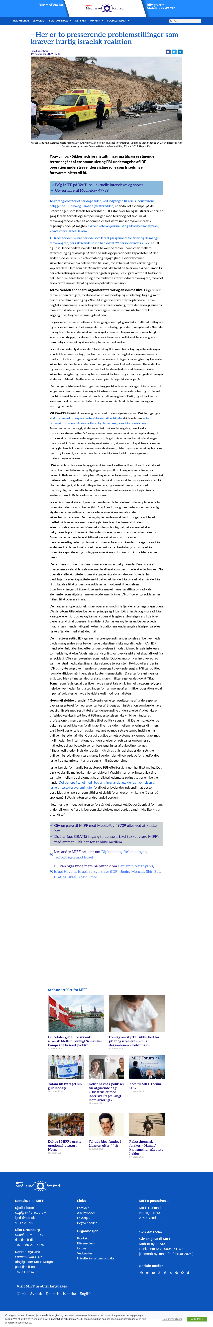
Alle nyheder (86, 1213)
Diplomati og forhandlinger (123, 852)
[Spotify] (176, 1272)
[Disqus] (106, 925)
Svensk (36, 1294)
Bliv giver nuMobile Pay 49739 (161, 6)
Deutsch (52, 1294)
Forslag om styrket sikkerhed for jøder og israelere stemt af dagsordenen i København (134, 1041)
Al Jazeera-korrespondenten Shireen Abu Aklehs (88, 418)
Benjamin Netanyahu (135, 866)
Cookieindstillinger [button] (172, 1319)
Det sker (80, 20)
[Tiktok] (165, 1272)
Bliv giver (39, 20)
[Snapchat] (182, 1272)
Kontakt (83, 1238)
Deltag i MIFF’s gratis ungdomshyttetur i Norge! (64, 1146)
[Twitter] (147, 1272)
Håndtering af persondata (95, 1258)
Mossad (137, 871)
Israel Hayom (65, 871)
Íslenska (69, 1294)
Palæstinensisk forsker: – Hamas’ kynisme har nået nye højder (146, 1148)
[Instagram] (159, 1272)
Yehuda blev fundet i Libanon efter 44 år (105, 1144)
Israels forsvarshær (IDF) (98, 871)
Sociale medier (116, 20)
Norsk (22, 1294)
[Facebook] (141, 1272)
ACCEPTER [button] (197, 1319)
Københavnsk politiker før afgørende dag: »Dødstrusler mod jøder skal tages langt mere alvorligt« (106, 1092)
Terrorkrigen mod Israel (73, 857)
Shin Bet (153, 871)
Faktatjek (83, 1218)
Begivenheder (87, 1223)
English (86, 1294)
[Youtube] (153, 1272)
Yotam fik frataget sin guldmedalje (65, 1086)
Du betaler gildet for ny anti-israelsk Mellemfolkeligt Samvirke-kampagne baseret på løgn (75, 1041)
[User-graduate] (188, 1272)
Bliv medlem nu (51, 5)
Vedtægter (84, 1253)
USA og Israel (65, 877)
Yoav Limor (87, 877)
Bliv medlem (21, 20)
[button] (168, 52)
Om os (81, 1248)
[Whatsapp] (170, 1272)
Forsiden (83, 1208)
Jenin (124, 871)
